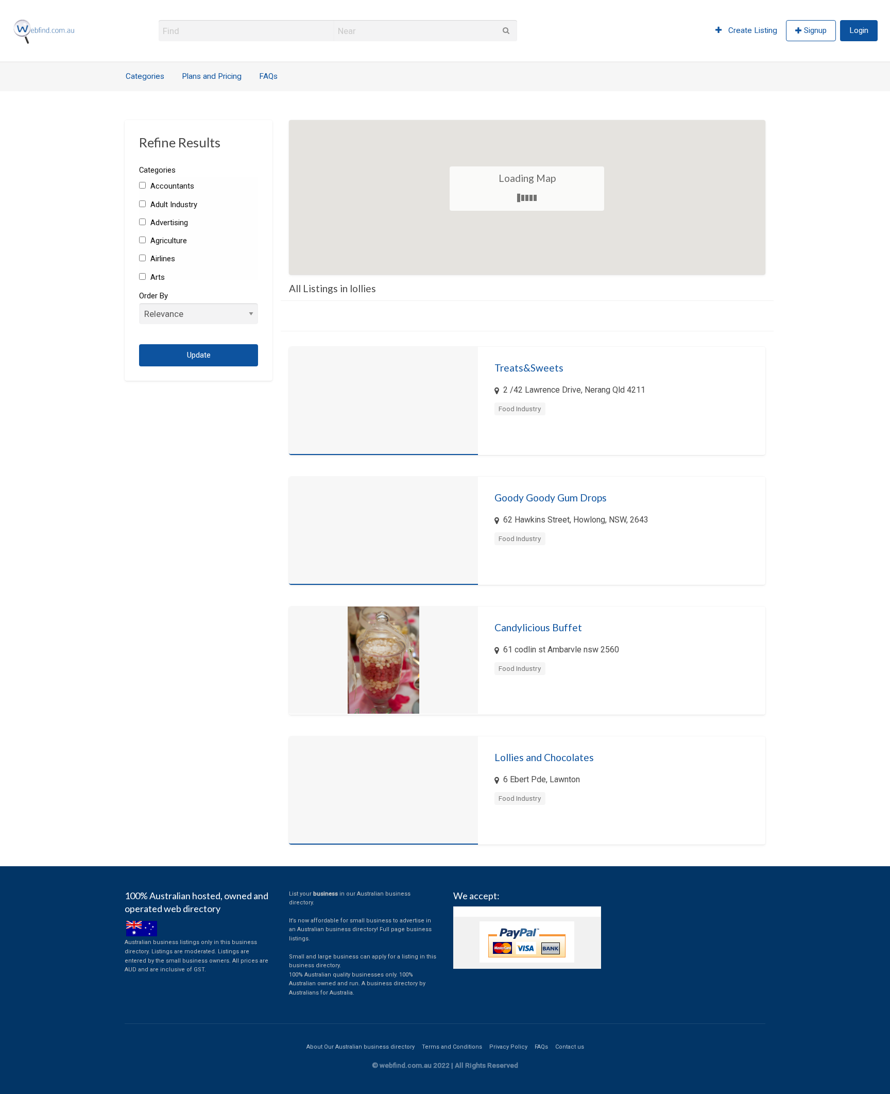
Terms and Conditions (452, 1046)
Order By (153, 295)
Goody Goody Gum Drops (550, 497)
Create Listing (751, 30)
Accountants (171, 186)
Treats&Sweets (528, 368)
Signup (815, 30)
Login (858, 30)
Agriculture (167, 240)
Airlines (161, 258)
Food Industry (520, 409)
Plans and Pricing (212, 76)
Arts (156, 277)
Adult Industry (172, 204)
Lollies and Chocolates (544, 757)
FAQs (268, 76)
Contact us (569, 1046)
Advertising (167, 222)
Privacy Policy (508, 1046)
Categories (145, 76)
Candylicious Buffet (538, 627)
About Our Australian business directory (360, 1046)
